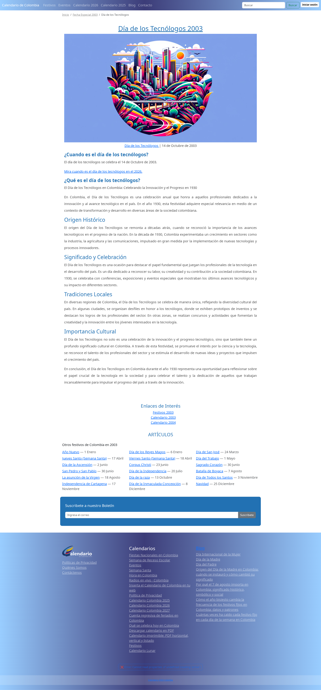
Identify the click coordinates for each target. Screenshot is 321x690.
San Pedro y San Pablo (79, 471)
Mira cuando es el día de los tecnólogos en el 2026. (103, 171)
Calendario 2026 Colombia (160, 680)
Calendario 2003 (163, 417)
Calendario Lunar (142, 650)
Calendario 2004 (163, 422)
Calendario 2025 (113, 5)
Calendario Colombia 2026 (149, 605)
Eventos (64, 5)
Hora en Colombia (143, 575)
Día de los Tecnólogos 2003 (160, 28)
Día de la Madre (208, 559)
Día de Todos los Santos (214, 477)
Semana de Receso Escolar (149, 560)
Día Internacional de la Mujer (218, 554)
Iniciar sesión (309, 4)
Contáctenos (72, 572)
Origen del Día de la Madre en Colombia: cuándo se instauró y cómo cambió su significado (227, 574)
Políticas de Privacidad (79, 562)
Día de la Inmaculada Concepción (155, 483)
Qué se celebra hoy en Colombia (154, 625)
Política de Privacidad (145, 595)
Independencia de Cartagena (84, 483)
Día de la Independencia (147, 471)
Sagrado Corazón (209, 464)
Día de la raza (139, 477)
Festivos (49, 5)
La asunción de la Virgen (81, 477)
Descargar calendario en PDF (151, 630)
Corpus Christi (140, 464)
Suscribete (247, 515)
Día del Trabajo (207, 458)
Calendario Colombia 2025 (149, 600)
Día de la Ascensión (77, 464)
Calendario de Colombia (20, 5)
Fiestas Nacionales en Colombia (153, 555)
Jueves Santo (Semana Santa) (84, 458)
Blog (131, 5)
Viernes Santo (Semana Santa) (152, 458)
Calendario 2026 (85, 5)
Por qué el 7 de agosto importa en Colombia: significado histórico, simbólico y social (222, 589)
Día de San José (208, 452)
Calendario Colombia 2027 (149, 610)
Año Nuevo (70, 452)
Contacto (145, 5)
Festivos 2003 (163, 412)
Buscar (293, 5)
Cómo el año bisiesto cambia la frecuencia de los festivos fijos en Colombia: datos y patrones (221, 604)
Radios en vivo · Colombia (149, 580)
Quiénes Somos (74, 567)
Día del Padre (206, 564)
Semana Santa (140, 570)
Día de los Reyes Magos (147, 452)
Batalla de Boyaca (209, 471)
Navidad (202, 483)
